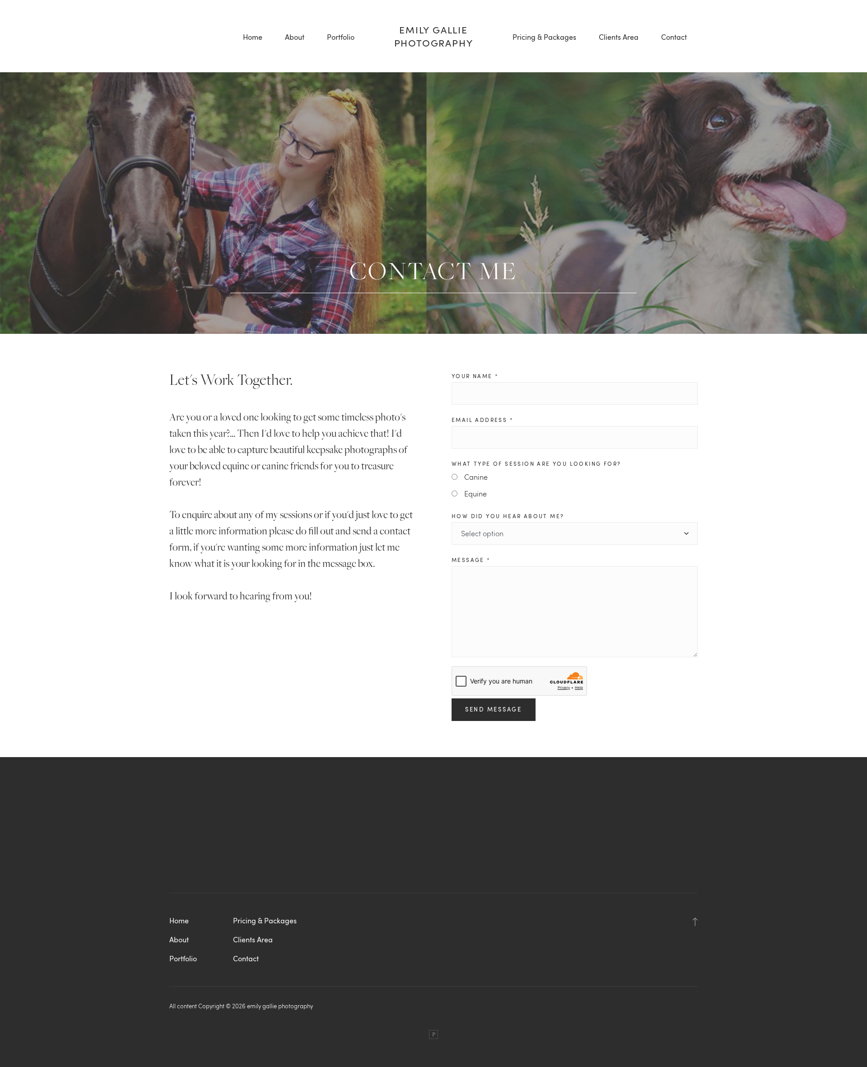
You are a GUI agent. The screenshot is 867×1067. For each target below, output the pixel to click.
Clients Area (619, 37)
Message (471, 559)
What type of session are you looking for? (536, 463)
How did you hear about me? (508, 515)
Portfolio (340, 37)
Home (252, 37)
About (294, 37)
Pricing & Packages (544, 37)
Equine (475, 493)
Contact (674, 37)
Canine (476, 477)
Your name (475, 375)
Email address (482, 419)
